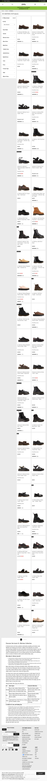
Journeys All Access (39, 731)
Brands (36, 749)
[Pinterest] (6, 750)
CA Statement (25, 760)
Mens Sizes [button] (5, 41)
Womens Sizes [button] (6, 37)
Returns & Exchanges (26, 735)
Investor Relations (26, 764)
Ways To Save (37, 735)
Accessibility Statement (27, 758)
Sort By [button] (4, 21)
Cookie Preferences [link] (26, 768)
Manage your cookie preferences (8, 774)
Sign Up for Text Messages (10, 732)
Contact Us (24, 729)
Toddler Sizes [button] (6, 49)
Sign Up (4, 729)
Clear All (14, 17)
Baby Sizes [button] (5, 45)
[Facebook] (13, 750)
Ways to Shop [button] (6, 76)
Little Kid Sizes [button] (6, 53)
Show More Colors (35, 36)
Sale (36, 756)
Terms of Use (24, 756)
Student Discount (38, 737)
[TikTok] (3, 750)
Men (36, 752)
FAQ (23, 731)
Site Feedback (24, 742)
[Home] (23, 4)
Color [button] (4, 60)
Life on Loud (37, 729)
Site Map (24, 744)
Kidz (36, 754)
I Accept (40, 773)
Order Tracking (7, 1)
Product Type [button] (6, 68)
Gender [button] (4, 33)
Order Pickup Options (26, 739)
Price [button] (4, 64)
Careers (24, 749)
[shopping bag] (44, 4)
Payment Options (25, 740)
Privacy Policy (25, 752)
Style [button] (4, 72)
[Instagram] (10, 750)
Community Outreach (26, 751)
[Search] (12, 4)
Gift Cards (37, 739)
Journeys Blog (37, 733)
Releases (37, 758)
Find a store (10, 743)
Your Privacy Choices (28, 754)
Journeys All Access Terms (27, 762)
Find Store (16, 745)
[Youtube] (16, 750)
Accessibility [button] (43, 1)
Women (36, 751)
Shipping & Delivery (26, 737)
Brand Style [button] (5, 29)
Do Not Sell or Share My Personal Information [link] (27, 766)
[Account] (35, 4)
